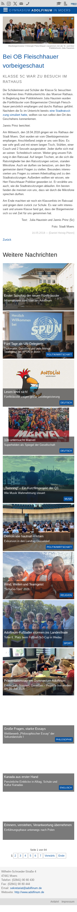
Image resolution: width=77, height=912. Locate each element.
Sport (68, 643)
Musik (68, 499)
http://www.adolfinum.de (29, 892)
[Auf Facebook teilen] (68, 18)
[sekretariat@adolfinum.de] (22, 4)
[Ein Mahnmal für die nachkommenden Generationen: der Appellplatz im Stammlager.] (38, 816)
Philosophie (64, 739)
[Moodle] (59, 4)
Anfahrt (54, 901)
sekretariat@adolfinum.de (26, 888)
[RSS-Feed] (2, 4)
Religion (66, 595)
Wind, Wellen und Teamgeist (23, 584)
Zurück (7, 239)
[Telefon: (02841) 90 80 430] (27, 4)
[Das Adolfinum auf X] (15, 4)
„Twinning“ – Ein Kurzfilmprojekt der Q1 (31, 488)
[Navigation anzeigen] (5, 10)
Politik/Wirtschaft (59, 354)
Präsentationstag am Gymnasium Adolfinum (35, 680)
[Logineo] (66, 4)
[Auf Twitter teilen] (72, 18)
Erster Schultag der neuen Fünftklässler (31, 295)
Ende (61, 855)
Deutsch (66, 402)
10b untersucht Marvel (19, 440)
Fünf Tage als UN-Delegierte (23, 343)
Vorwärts (50, 855)
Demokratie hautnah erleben (23, 536)
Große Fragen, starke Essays (25, 728)
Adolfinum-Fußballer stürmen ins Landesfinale (36, 632)
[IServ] (73, 3)
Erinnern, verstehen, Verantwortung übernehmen (38, 825)
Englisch (66, 787)
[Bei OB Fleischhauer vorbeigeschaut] (38, 42)
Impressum (68, 901)
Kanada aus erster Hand (21, 777)
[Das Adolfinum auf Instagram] (9, 4)
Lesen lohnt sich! (16, 392)
